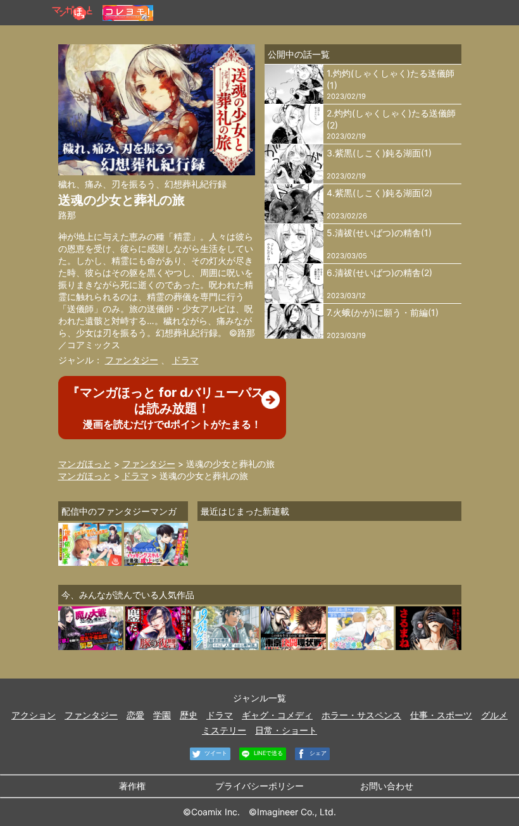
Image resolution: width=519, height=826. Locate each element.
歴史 (188, 715)
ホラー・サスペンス (361, 715)
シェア (317, 752)
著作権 (132, 785)
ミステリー (224, 730)
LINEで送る (267, 752)
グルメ (494, 715)
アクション (33, 715)
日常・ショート (286, 730)
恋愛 (135, 715)
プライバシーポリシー (259, 785)
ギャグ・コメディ (277, 715)
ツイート (215, 752)
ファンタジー (131, 359)
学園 (162, 715)
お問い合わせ (386, 785)
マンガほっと (84, 463)
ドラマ (185, 359)
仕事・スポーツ (441, 715)
